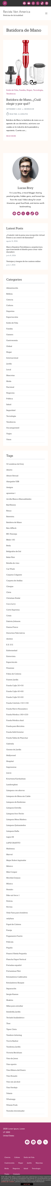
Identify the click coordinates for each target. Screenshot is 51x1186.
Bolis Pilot (10, 557)
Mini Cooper (11, 872)
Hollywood (11, 755)
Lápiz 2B (10, 837)
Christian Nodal (13, 598)
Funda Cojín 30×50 (15, 685)
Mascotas (10, 375)
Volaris (9, 1093)
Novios (9, 907)
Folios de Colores (13, 674)
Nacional (10, 387)
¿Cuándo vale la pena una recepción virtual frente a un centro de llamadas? (25, 236)
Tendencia (11, 93)
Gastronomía (12, 340)
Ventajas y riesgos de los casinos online (23, 261)
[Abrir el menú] (46, 13)
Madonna (10, 848)
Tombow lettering (14, 1035)
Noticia (9, 901)
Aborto (9, 470)
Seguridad (10, 410)
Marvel (9, 854)
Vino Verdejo (11, 1087)
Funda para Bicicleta (15, 726)
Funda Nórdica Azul (15, 720)
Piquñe (9, 947)
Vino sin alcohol (13, 1082)
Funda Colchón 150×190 (17, 703)
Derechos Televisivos (15, 633)
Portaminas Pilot (13, 971)
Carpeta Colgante (14, 575)
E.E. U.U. (9, 644)
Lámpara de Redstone (16, 802)
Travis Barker (12, 1041)
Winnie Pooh (12, 1105)
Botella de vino (12, 563)
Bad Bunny (11, 505)
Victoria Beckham (14, 1052)
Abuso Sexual (12, 475)
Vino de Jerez (12, 1058)
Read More (11, 136)
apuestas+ (11, 493)
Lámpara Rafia (12, 831)
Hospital (10, 761)
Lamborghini (12, 784)
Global (9, 346)
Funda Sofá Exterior (15, 732)
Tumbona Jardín (13, 1047)
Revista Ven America (16, 11)
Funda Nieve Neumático (17, 709)
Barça (8, 510)
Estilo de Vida (12, 90)
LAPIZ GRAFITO (13, 843)
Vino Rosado (11, 1076)
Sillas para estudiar (14, 1006)
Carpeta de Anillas (14, 580)
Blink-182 (10, 539)
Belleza (9, 294)
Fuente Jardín (12, 679)
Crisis (8, 615)
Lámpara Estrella (13, 808)
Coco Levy (11, 604)
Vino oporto (11, 1064)
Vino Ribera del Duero (16, 1070)
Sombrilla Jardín (13, 1012)
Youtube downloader (15, 1111)
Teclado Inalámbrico (15, 1017)
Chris (8, 592)
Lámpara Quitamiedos (16, 825)
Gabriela (10, 743)
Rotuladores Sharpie (15, 982)
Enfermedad (11, 650)
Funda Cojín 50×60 (15, 697)
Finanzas (10, 668)
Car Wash (10, 569)
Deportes (10, 311)
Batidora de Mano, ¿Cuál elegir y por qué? (23, 101)
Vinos (8, 439)
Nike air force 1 (13, 895)
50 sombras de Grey (15, 464)
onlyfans (10, 918)
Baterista (10, 516)
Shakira (9, 1000)
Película (9, 942)
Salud (8, 404)
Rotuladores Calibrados (16, 977)
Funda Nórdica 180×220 (17, 714)
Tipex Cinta (11, 1029)
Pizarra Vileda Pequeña (16, 953)
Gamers (9, 334)
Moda (8, 381)
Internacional (12, 358)
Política (9, 398)
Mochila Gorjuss (13, 878)
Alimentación (12, 288)
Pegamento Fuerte (14, 936)
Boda (8, 545)
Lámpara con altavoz (15, 790)
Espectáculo (11, 662)
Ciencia (9, 299)
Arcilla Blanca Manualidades (18, 499)
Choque (9, 586)
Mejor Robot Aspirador (16, 860)
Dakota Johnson (13, 621)
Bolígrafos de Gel (13, 551)
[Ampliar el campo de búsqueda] (5, 3)
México (9, 866)
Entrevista (10, 656)
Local (8, 369)
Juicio (8, 773)
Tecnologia (38, 90)
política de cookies (8, 1182)
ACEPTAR (27, 1184)
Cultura (9, 305)
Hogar (29, 90)
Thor (8, 1023)
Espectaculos (12, 317)
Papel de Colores (13, 924)
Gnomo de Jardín (13, 749)
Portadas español (13, 965)
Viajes (9, 433)
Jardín (9, 363)
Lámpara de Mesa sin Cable (18, 796)
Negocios (10, 393)
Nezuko (9, 889)
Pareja (9, 930)
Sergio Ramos (12, 994)
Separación (11, 988)
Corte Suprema (13, 610)
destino (9, 639)
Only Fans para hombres (17, 912)
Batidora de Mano (14, 522)
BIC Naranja (11, 534)
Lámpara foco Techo (15, 813)
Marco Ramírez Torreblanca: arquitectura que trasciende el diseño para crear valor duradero (24, 249)
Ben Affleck (11, 528)
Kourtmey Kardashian (16, 778)
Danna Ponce (12, 627)
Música (9, 883)
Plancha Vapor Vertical (16, 959)
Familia (22, 90)
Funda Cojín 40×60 (15, 691)
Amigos (9, 487)
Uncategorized (12, 428)
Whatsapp (10, 1099)
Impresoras (11, 767)
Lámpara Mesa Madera (16, 819)
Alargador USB (12, 481)
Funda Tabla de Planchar (17, 738)
